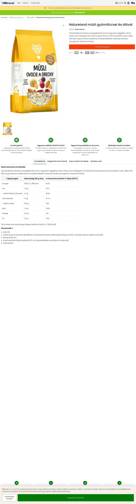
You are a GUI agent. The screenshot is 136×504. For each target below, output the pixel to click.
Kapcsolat (35, 3)
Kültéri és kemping (16, 17)
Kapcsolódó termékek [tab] (78, 161)
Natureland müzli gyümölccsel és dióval (50, 17)
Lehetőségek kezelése (9, 498)
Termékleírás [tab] (39, 161)
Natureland (79, 29)
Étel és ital (30, 17)
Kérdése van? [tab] (96, 161)
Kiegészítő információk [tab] (57, 161)
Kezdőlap (4, 17)
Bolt (19, 3)
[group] (34, 71)
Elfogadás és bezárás (75, 498)
